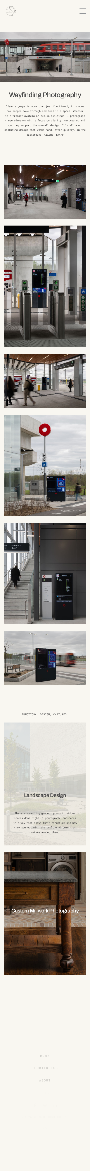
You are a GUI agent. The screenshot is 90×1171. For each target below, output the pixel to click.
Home (45, 1056)
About (45, 1080)
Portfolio (44, 1068)
